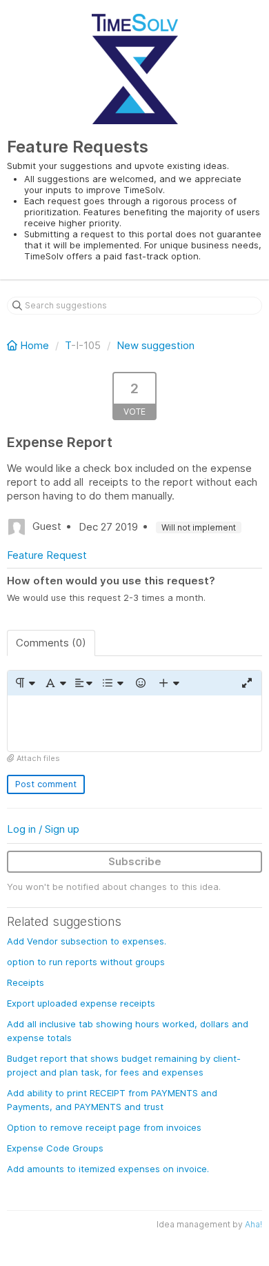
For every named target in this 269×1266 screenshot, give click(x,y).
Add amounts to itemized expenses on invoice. (108, 1168)
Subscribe (134, 861)
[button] (24, 683)
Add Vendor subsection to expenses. (86, 941)
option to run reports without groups (86, 961)
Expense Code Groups (55, 1148)
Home (34, 345)
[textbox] (134, 723)
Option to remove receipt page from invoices (104, 1127)
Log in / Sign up (43, 828)
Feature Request (47, 555)
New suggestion (156, 345)
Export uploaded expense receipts (81, 1003)
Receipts (25, 982)
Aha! (253, 1224)
